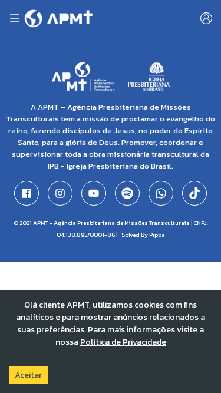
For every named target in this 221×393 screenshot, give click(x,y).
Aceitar (28, 375)
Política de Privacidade (123, 342)
